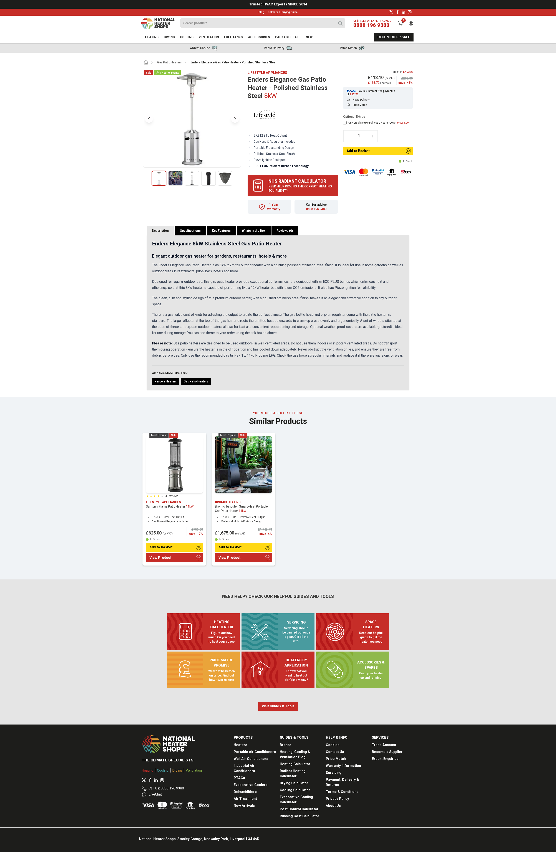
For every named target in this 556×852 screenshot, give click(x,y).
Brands (285, 745)
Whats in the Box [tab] (253, 230)
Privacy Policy (337, 799)
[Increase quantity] (372, 136)
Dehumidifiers (245, 792)
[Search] (340, 23)
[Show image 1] (159, 178)
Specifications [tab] (190, 230)
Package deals (288, 37)
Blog (261, 12)
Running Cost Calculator (299, 816)
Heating (152, 37)
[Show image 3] (192, 178)
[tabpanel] (278, 312)
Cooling (187, 37)
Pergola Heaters (166, 381)
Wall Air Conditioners (251, 759)
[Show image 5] (225, 178)
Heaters (240, 745)
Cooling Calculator (295, 790)
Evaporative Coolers (251, 785)
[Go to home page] (146, 62)
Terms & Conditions (342, 792)
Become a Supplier (387, 752)
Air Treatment (245, 799)
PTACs (239, 778)
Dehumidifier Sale (393, 37)
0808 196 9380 (371, 25)
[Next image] (235, 119)
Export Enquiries (385, 759)
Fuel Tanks (233, 37)
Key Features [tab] (221, 230)
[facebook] (397, 12)
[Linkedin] (403, 12)
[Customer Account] (411, 23)
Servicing (333, 773)
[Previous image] (149, 119)
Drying (169, 37)
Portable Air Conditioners (255, 752)
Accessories (259, 37)
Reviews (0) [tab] (285, 230)
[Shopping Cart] (400, 23)
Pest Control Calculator (299, 809)
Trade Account (384, 745)
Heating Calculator (295, 764)
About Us (333, 806)
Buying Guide (289, 12)
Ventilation (209, 37)
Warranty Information (343, 766)
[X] (391, 12)
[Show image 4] (208, 178)
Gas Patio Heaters (169, 62)
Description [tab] (160, 230)
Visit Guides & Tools (278, 706)
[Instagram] (409, 12)
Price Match (336, 759)
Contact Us (335, 752)
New (309, 37)
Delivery (273, 12)
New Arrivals (244, 806)
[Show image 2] (175, 178)
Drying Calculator (294, 783)
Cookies (332, 745)
